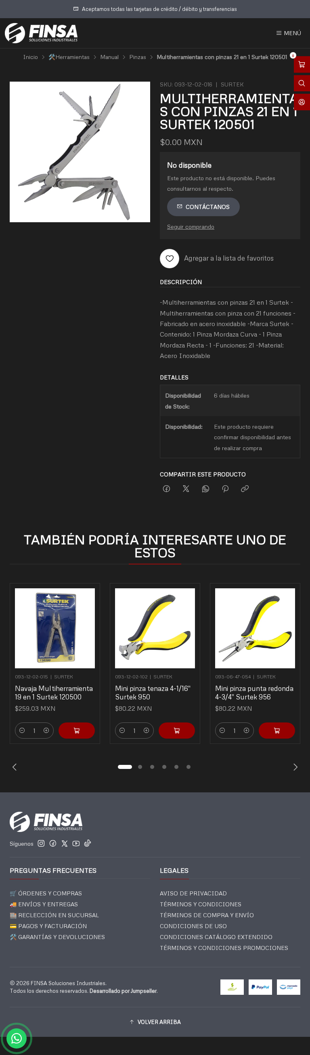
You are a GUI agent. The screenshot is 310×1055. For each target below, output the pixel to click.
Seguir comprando (190, 226)
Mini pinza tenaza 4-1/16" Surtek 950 (153, 692)
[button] (125, 767)
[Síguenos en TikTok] (88, 843)
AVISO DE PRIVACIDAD (193, 893)
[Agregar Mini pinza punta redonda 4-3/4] (277, 730)
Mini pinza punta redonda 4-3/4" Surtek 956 (254, 692)
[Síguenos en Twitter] (65, 843)
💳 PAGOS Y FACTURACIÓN (48, 925)
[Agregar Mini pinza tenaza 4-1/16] (177, 730)
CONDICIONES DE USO (193, 925)
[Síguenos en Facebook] (53, 843)
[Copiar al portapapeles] (244, 489)
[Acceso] (302, 102)
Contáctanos (208, 206)
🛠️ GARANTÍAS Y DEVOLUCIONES (57, 936)
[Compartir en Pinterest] (225, 489)
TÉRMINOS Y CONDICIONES (200, 904)
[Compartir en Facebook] (166, 489)
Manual (109, 57)
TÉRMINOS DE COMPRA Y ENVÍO (207, 915)
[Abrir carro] (302, 64)
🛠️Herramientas (69, 57)
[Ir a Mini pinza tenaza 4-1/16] (155, 628)
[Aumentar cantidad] (46, 730)
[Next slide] (294, 767)
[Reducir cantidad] (22, 730)
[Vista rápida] (85, 626)
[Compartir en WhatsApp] (205, 489)
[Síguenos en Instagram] (41, 843)
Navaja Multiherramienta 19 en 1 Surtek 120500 (54, 692)
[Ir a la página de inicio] (41, 33)
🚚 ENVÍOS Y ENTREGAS (44, 904)
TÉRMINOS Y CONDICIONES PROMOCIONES (224, 947)
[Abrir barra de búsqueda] (302, 83)
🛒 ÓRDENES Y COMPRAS (46, 893)
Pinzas (137, 57)
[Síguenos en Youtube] (76, 843)
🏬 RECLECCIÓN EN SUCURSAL (54, 915)
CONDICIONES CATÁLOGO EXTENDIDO (216, 936)
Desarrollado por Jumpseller (123, 991)
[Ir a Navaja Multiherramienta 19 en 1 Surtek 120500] (55, 628)
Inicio (30, 57)
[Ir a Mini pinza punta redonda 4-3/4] (255, 628)
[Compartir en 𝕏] (186, 489)
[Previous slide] (16, 767)
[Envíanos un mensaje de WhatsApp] (16, 1038)
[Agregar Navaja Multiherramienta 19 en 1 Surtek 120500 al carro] (77, 730)
